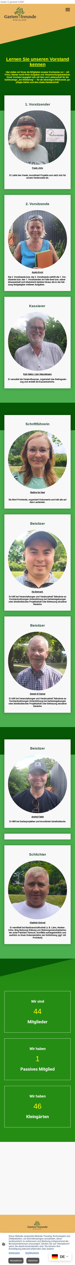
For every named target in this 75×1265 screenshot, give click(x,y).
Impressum (14, 1253)
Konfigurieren (32, 1253)
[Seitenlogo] (20, 15)
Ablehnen (33, 1260)
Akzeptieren (16, 1260)
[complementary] (60, 1256)
